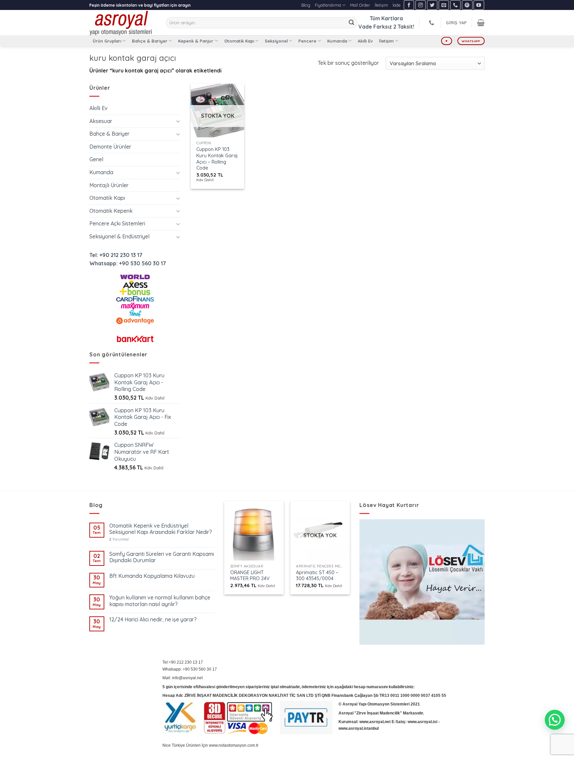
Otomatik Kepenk (111, 210)
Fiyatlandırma (328, 5)
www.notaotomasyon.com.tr (233, 745)
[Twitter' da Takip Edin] (432, 5)
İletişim (381, 5)
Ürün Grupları (107, 41)
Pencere (307, 41)
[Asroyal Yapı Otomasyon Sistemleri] (122, 22)
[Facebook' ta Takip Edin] (409, 5)
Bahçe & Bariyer (149, 41)
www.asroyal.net (375, 721)
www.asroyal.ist (422, 721)
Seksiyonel (276, 41)
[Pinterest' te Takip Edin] (467, 5)
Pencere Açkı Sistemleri (117, 223)
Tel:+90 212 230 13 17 (182, 662)
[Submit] (351, 23)
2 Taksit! (403, 26)
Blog (305, 5)
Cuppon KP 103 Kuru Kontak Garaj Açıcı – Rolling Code (217, 158)
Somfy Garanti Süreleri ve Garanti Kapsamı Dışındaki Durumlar (161, 557)
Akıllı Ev (365, 41)
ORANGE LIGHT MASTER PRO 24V (250, 575)
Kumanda (337, 41)
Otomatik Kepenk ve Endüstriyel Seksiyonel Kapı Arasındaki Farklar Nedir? (160, 529)
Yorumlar (119, 539)
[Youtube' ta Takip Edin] (478, 5)
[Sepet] (481, 22)
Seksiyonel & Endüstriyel (119, 236)
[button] (555, 720)
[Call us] (455, 5)
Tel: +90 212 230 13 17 (116, 255)
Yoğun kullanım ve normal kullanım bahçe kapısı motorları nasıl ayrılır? (159, 600)
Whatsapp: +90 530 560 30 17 (127, 263)
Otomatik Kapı (239, 41)
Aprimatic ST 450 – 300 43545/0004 (317, 575)
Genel (96, 159)
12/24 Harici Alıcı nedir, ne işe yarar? (153, 619)
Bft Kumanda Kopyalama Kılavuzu (152, 576)
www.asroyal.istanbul (358, 728)
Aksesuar (100, 121)
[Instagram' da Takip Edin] (420, 5)
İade (397, 5)
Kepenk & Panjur (195, 41)
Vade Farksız (375, 26)
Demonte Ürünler (110, 146)
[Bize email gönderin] (443, 5)
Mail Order (360, 5)
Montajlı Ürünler (109, 185)
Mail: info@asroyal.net (182, 678)
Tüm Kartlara (386, 18)
